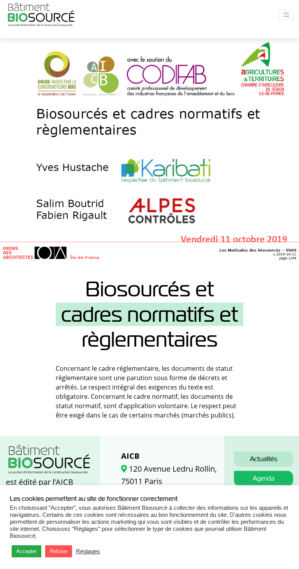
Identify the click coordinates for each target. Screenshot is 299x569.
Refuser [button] (58, 551)
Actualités (263, 459)
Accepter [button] (26, 551)
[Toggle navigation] (286, 15)
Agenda (263, 478)
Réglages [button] (88, 551)
